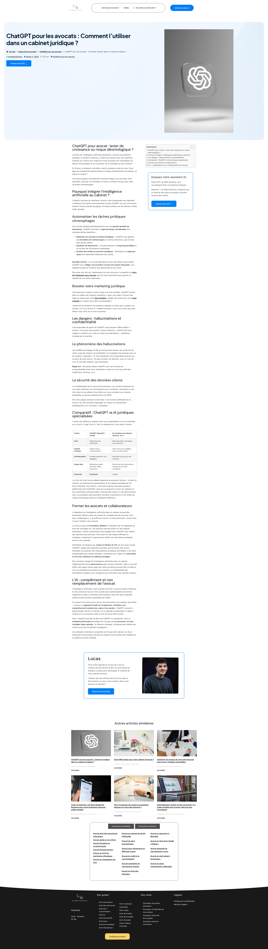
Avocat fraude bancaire (103, 850)
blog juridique (100, 298)
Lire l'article (75, 770)
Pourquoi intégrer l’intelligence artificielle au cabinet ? (169, 155)
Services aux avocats (110, 8)
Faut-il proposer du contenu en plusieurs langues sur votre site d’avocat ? (131, 806)
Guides (126, 8)
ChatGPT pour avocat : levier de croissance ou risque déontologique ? (168, 151)
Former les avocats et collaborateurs (162, 163)
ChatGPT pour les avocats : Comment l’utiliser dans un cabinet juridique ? (90, 760)
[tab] (121, 826)
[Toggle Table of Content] (191, 147)
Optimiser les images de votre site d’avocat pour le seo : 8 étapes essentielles (175, 760)
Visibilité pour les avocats (64, 57)
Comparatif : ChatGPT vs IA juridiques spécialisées (168, 160)
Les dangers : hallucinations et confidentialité (166, 157)
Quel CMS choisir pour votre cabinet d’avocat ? (134, 759)
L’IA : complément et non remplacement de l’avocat (168, 165)
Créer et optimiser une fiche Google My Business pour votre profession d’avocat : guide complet (88, 807)
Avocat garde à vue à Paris (104, 840)
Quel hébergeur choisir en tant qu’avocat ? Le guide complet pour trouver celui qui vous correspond (176, 807)
